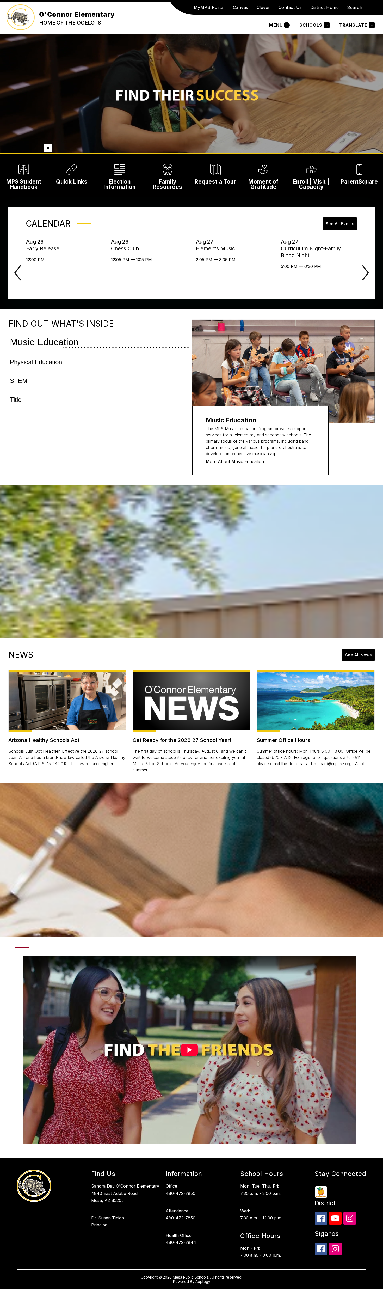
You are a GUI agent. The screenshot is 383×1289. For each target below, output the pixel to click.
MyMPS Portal (209, 7)
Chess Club (126, 248)
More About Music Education (235, 461)
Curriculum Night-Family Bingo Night (311, 252)
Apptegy (202, 1281)
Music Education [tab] (44, 342)
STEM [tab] (18, 380)
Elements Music (217, 248)
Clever (263, 7)
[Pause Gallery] (48, 148)
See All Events (340, 223)
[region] (189, 1052)
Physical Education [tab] (36, 362)
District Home (324, 7)
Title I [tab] (17, 399)
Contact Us (290, 7)
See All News (358, 655)
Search (354, 7)
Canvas (240, 7)
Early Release (44, 248)
